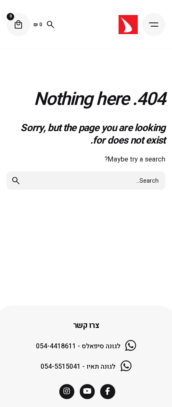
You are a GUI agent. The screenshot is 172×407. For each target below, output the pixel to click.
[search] (16, 180)
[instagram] (66, 391)
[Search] (50, 24)
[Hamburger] (153, 24)
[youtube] (87, 391)
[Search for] (86, 180)
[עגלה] (18, 24)
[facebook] (107, 391)
